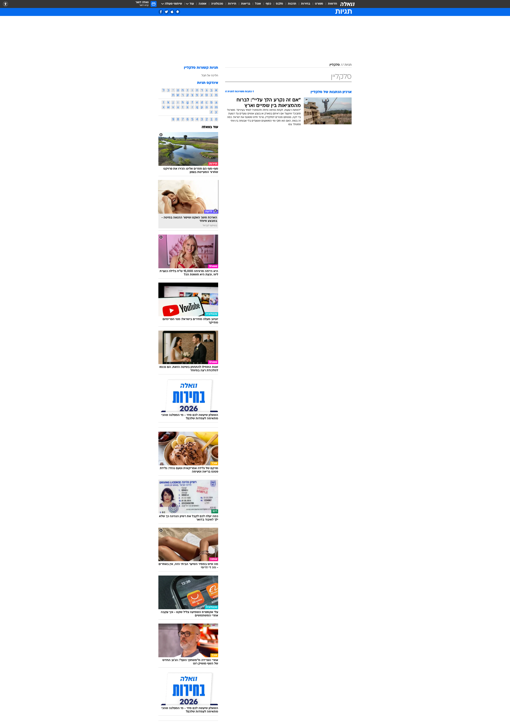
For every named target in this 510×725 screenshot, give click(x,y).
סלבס (279, 3)
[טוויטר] (166, 11)
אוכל (258, 3)
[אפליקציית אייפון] (172, 11)
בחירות (305, 3)
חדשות (332, 3)
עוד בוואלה (210, 127)
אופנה (202, 3)
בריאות (245, 3)
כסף (268, 3)
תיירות (232, 3)
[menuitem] (330, 4)
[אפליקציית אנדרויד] (177, 11)
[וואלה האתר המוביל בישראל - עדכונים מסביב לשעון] (347, 4)
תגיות (348, 65)
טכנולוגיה (217, 3)
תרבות (292, 3)
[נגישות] (5, 4)
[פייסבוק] (160, 11)
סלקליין (335, 65)
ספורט (319, 3)
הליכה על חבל (210, 75)
